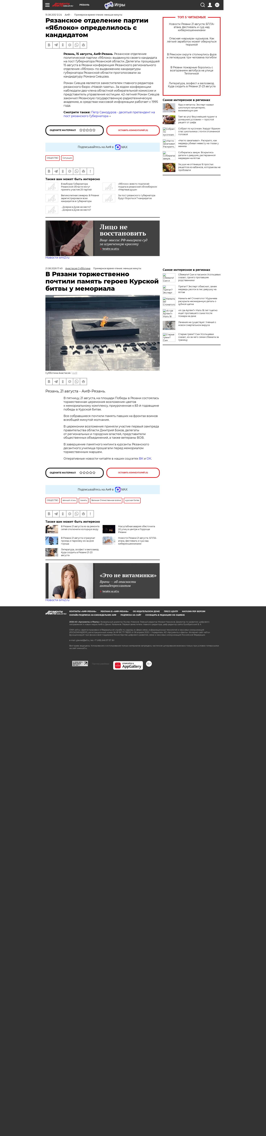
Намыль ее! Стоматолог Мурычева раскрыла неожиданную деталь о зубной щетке (197, 301)
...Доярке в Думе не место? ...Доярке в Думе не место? (76, 208)
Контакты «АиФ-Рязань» (82, 611)
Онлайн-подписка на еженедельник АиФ (92, 615)
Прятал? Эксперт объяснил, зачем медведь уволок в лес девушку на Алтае (197, 289)
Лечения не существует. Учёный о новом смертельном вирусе (197, 323)
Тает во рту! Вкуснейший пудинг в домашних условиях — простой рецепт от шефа (197, 119)
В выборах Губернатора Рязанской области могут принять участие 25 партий (76, 186)
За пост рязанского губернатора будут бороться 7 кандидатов (136, 197)
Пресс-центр (171, 611)
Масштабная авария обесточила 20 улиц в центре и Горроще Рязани (136, 529)
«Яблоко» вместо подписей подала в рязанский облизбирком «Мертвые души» (137, 186)
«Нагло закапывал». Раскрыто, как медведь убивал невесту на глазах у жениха (198, 143)
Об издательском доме (146, 611)
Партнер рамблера (100, 664)
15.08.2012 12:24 (53, 14)
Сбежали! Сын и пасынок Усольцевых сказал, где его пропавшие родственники (199, 277)
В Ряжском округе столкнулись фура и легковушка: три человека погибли (192, 56)
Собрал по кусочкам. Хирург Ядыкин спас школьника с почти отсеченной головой (199, 131)
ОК (149, 458)
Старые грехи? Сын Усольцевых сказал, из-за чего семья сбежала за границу (198, 337)
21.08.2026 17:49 (53, 268)
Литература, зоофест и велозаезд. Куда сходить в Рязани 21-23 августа (192, 85)
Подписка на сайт (131, 615)
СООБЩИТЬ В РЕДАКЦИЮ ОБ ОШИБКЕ (165, 615)
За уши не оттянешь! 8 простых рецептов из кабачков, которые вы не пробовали (199, 167)
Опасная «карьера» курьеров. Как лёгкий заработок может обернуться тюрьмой (191, 41)
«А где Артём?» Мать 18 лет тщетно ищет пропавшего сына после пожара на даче (198, 313)
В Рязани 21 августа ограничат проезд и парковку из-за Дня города (78, 541)
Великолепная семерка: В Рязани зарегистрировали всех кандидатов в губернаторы (80, 198)
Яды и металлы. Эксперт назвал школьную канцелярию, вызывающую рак (196, 107)
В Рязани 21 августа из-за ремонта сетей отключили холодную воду (80, 528)
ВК (141, 458)
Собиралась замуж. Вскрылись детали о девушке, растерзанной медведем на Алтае (197, 155)
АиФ (74, 373)
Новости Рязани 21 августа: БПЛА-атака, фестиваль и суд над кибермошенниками (191, 27)
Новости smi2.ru (57, 257)
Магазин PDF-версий (193, 611)
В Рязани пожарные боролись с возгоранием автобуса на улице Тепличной (191, 70)
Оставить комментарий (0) (133, 130)
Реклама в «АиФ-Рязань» (115, 611)
